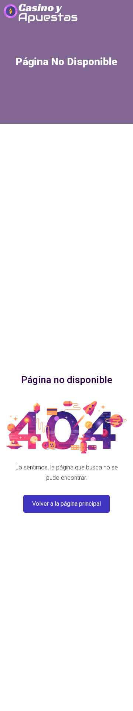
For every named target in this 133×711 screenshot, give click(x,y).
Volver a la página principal (66, 503)
